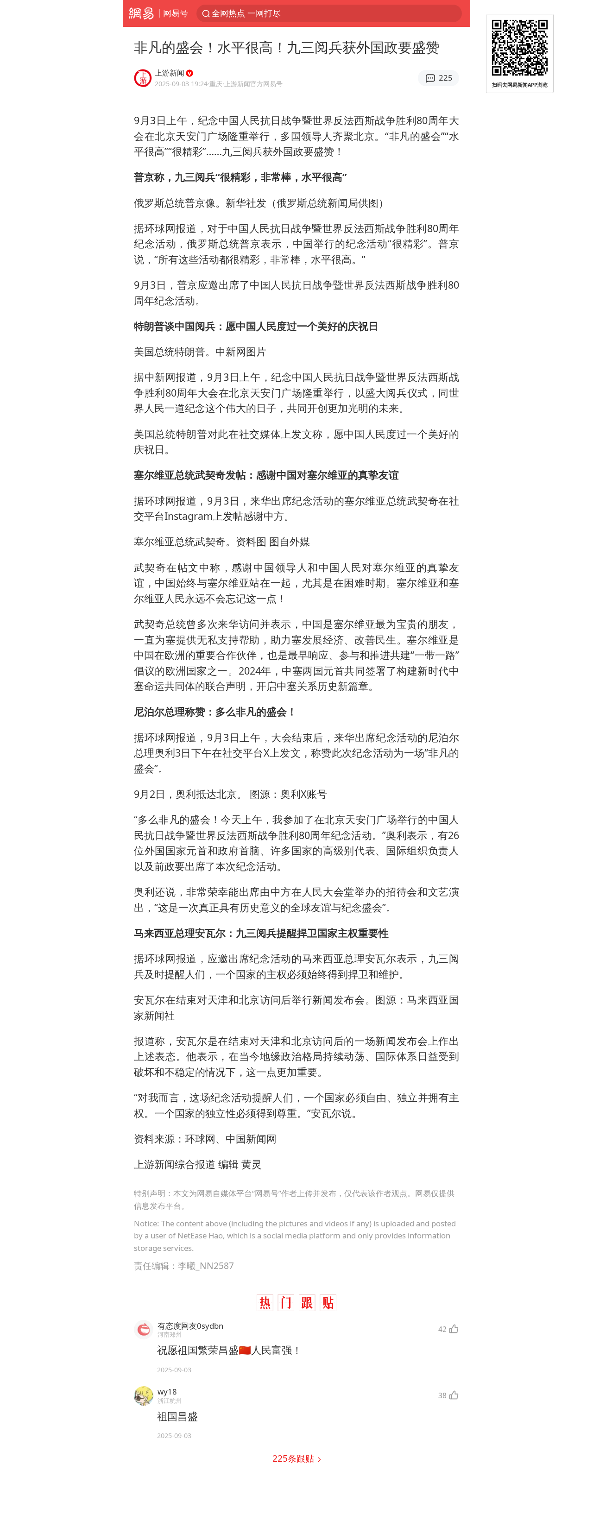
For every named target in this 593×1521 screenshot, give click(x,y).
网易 (141, 13)
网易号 (175, 13)
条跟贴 (294, 1458)
